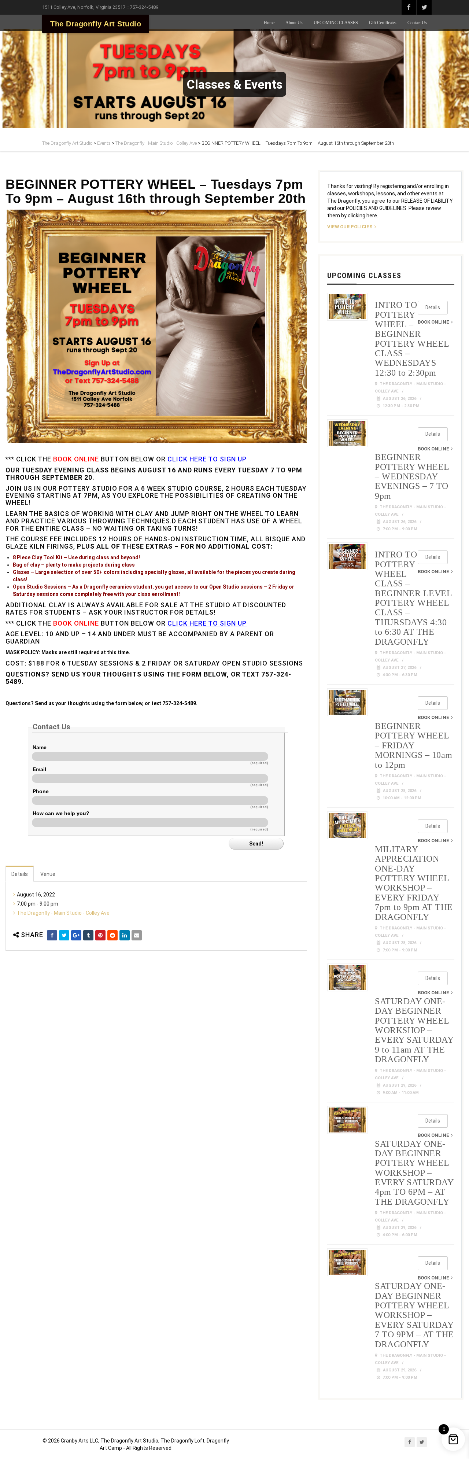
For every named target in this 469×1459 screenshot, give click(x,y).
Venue (47, 874)
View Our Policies (350, 226)
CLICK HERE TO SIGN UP (207, 459)
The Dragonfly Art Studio (95, 24)
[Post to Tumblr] (88, 935)
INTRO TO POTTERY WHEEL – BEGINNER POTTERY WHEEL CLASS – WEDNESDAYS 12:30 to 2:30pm (412, 338)
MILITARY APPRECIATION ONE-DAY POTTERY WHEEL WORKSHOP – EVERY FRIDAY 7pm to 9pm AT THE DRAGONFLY (414, 883)
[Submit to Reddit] (112, 935)
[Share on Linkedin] (124, 935)
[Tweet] (64, 935)
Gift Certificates (382, 22)
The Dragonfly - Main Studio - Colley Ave (63, 913)
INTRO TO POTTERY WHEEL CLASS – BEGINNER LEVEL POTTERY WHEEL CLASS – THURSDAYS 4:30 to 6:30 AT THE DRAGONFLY (413, 598)
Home (269, 22)
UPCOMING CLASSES (336, 22)
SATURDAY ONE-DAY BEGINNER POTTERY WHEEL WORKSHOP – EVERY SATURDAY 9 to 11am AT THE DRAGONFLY (414, 1030)
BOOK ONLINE (76, 459)
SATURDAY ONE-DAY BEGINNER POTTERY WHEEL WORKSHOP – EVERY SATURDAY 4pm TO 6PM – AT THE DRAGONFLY (414, 1172)
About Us (294, 22)
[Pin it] (100, 935)
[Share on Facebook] (52, 935)
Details (19, 874)
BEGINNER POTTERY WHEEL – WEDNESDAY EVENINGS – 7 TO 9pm (412, 476)
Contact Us (417, 22)
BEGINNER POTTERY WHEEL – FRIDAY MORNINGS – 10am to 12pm (414, 745)
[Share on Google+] (76, 935)
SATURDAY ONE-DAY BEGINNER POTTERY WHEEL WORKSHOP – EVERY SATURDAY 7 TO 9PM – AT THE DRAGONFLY (414, 1315)
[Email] (137, 935)
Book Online (433, 322)
